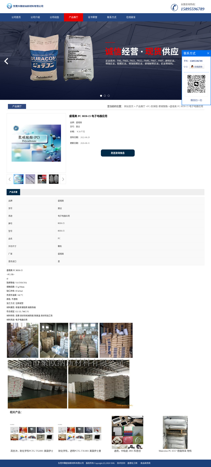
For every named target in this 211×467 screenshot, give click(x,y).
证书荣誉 (92, 17)
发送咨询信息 (118, 153)
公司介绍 (35, 17)
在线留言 (131, 17)
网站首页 (128, 106)
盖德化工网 (132, 463)
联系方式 (111, 17)
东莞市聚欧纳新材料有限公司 (71, 463)
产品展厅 (73, 17)
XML (112, 463)
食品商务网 (145, 463)
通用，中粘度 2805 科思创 (127, 451)
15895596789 (192, 9)
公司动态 (54, 17)
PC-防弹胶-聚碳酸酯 (157, 106)
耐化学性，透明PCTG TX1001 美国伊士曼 (79, 451)
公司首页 (16, 17)
